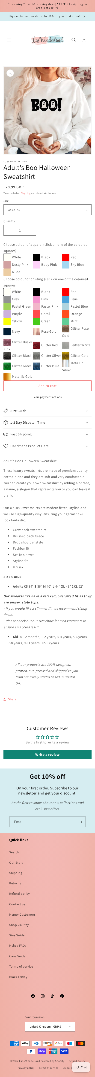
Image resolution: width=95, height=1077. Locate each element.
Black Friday (18, 977)
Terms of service (21, 966)
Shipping (26, 193)
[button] (9, 40)
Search (14, 852)
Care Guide (17, 956)
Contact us (17, 904)
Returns (15, 883)
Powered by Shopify (53, 1060)
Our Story (16, 862)
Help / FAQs (18, 945)
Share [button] (12, 699)
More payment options (47, 397)
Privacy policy (26, 1067)
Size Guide (17, 935)
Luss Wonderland (29, 1060)
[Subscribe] (80, 822)
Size (6, 201)
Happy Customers (22, 914)
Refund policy (19, 893)
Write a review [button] (47, 754)
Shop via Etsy (19, 925)
